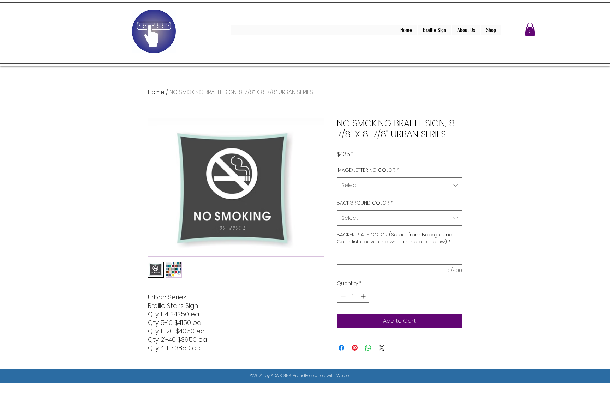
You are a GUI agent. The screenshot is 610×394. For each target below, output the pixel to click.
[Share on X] (381, 348)
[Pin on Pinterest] (355, 348)
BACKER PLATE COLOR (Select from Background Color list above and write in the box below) (395, 238)
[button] (530, 29)
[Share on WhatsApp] (368, 348)
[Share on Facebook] (341, 348)
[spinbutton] (353, 296)
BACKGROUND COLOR (365, 202)
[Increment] (363, 296)
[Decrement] (342, 296)
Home (156, 92)
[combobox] (399, 185)
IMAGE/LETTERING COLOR (368, 170)
